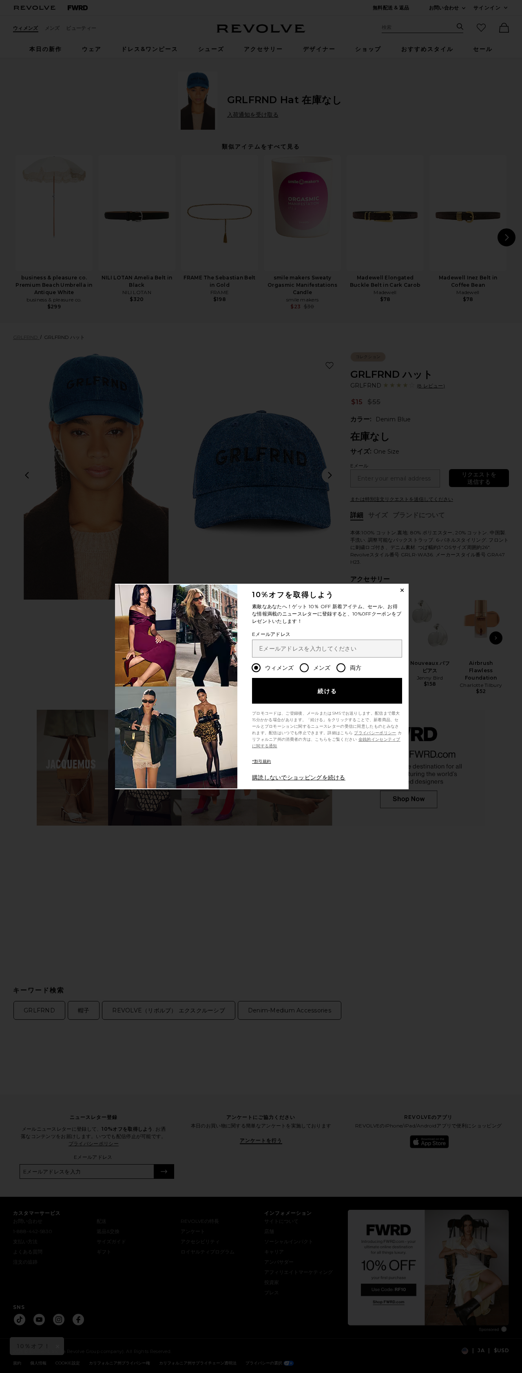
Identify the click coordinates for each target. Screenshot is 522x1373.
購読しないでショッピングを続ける (298, 777)
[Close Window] (402, 590)
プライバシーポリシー (375, 732)
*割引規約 (261, 761)
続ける (328, 691)
